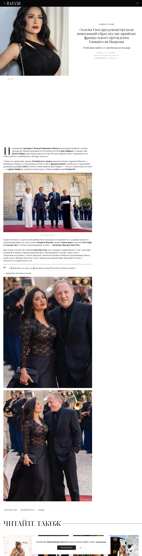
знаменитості (28, 514)
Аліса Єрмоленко (109, 53)
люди (41, 514)
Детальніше (101, 542)
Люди (111, 24)
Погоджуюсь (66, 548)
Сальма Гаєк (11, 514)
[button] (138, 552)
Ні (80, 548)
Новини (103, 24)
